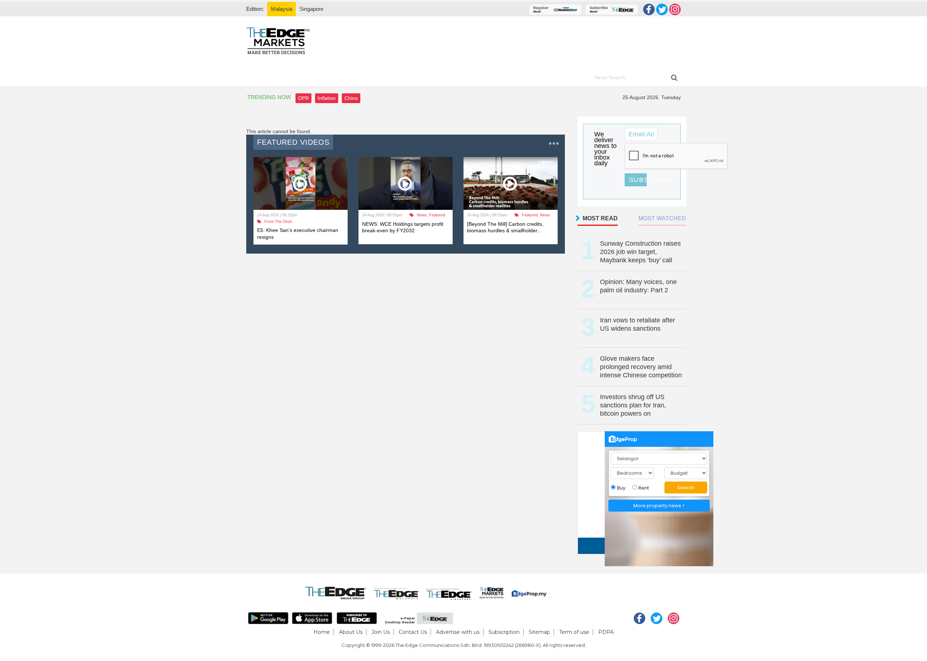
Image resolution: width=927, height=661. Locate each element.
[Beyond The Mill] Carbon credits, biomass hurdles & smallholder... (505, 227)
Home (322, 632)
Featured (437, 215)
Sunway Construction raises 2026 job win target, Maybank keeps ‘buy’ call (640, 252)
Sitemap (539, 632)
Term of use (574, 632)
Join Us (381, 632)
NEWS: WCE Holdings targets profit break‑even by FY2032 (402, 227)
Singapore (311, 9)
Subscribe (638, 179)
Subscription (504, 632)
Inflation (327, 98)
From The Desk (278, 221)
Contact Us (413, 632)
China (351, 98)
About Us (350, 632)
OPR (303, 98)
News (422, 215)
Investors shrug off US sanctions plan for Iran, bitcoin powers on (633, 405)
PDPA (606, 632)
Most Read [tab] (600, 218)
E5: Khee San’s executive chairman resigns (297, 233)
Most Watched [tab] (662, 218)
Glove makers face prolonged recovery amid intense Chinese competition (641, 367)
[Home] (278, 40)
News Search (610, 77)
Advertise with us (457, 632)
